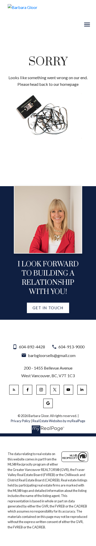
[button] (48, 308)
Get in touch (48, 308)
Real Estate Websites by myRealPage (59, 421)
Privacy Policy (20, 421)
